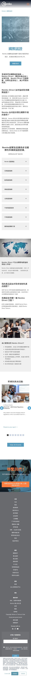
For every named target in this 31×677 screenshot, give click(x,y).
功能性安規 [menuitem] (15, 572)
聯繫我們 (15, 63)
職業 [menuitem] (15, 609)
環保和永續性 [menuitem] (15, 575)
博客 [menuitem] (15, 593)
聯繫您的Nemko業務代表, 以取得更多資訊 (15, 484)
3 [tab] (13, 435)
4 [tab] (15, 435)
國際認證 (9, 11)
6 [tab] (21, 435)
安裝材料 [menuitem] (15, 516)
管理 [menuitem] (15, 606)
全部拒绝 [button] (23, 673)
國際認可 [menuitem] (15, 553)
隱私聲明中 (19, 648)
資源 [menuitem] (15, 581)
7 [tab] (23, 435)
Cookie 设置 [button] (7, 673)
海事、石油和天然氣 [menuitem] (15, 530)
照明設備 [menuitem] (15, 527)
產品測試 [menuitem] (15, 558)
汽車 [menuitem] (15, 502)
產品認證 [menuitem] (15, 556)
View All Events (15, 445)
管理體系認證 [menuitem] (15, 567)
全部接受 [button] (15, 673)
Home (3, 11)
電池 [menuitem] (15, 505)
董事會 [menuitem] (15, 611)
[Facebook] (15, 629)
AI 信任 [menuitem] (15, 564)
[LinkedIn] (12, 629)
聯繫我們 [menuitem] (15, 623)
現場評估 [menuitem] (15, 570)
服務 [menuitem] (15, 550)
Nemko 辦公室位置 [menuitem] (15, 603)
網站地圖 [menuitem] (15, 620)
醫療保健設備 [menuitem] (15, 532)
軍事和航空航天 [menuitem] (15, 535)
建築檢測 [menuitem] (15, 507)
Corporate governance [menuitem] (15, 617)
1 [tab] (8, 435)
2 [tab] (10, 435)
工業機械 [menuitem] (15, 518)
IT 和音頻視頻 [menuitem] (15, 521)
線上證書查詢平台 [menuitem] (15, 587)
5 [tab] (18, 435)
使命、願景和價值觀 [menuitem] (15, 600)
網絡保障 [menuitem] (15, 561)
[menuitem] (15, 546)
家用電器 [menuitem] (15, 513)
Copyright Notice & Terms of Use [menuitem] (15, 614)
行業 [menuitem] (15, 499)
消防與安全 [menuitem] (15, 510)
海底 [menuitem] (15, 538)
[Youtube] (17, 629)
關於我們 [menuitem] (15, 597)
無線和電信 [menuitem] (15, 541)
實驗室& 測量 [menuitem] (15, 524)
